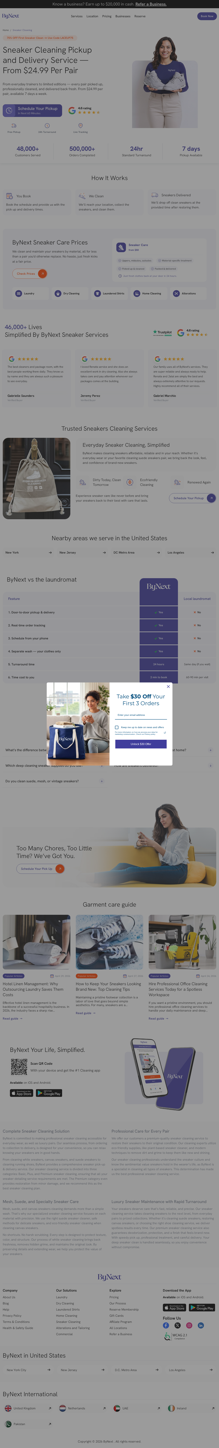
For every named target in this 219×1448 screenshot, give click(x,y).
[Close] (168, 686)
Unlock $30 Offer (141, 744)
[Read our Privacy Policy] (165, 733)
